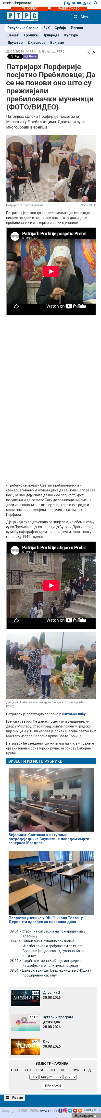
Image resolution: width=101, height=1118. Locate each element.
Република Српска (22, 28)
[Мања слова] (89, 52)
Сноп (47, 1041)
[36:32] (26, 997)
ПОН (14, 1070)
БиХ (46, 28)
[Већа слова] (94, 52)
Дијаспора (36, 42)
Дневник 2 (51, 993)
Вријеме (57, 42)
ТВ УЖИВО (29, 8)
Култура (71, 35)
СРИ (39, 1070)
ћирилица (23, 3)
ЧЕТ (52, 1070)
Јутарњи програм (58, 1017)
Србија (60, 28)
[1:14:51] (26, 1022)
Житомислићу (74, 714)
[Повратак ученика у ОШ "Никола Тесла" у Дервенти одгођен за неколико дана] (51, 881)
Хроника (31, 35)
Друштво (15, 42)
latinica (7, 3)
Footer (17, 1098)
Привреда (51, 35)
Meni (84, 17)
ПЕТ (64, 1070)
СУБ (76, 1070)
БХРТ (87, 1110)
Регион (77, 28)
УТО (28, 1070)
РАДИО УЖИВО (69, 8)
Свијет (13, 35)
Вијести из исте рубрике (35, 761)
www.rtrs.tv (48, 1111)
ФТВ (97, 1110)
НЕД (87, 1070)
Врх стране (84, 1116)
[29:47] (26, 1046)
